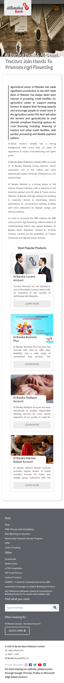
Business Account (32, 623)
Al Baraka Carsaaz (13, 623)
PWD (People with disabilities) (19, 529)
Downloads (10, 559)
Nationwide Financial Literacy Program (24, 538)
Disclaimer (18, 664)
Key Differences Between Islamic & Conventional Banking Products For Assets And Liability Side (28, 593)
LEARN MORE (32, 304)
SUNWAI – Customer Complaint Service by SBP (27, 582)
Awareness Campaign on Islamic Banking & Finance (30, 586)
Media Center (11, 563)
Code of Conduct (13, 577)
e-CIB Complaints (13, 568)
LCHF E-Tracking (12, 547)
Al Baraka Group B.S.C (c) (17, 658)
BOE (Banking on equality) (17, 534)
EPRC (7, 543)
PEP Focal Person (13, 572)
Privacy (8, 664)
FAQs (7, 524)
